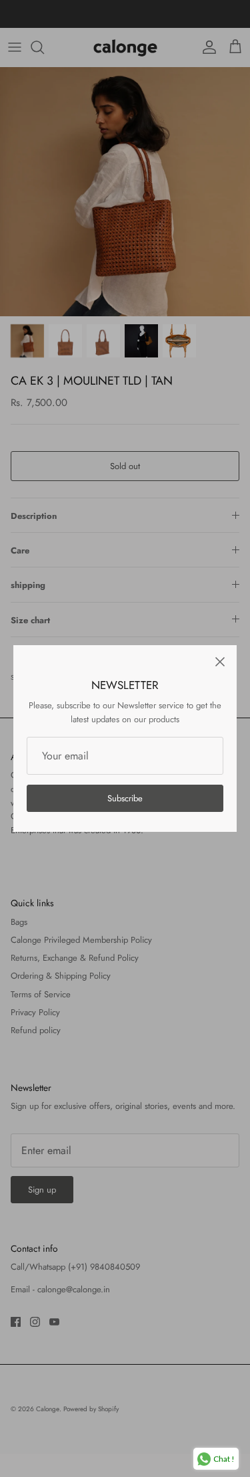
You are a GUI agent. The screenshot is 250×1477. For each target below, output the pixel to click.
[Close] (220, 661)
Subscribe (125, 798)
